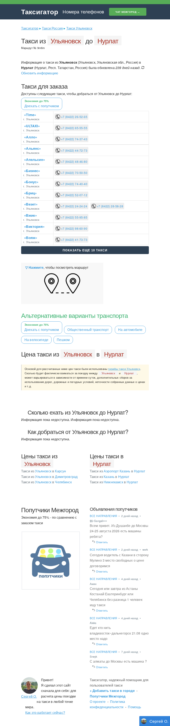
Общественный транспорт (88, 329)
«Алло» (30, 136)
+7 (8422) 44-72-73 (73, 150)
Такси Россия (52, 28)
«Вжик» (30, 215)
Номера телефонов (83, 11)
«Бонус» (31, 181)
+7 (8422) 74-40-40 (73, 184)
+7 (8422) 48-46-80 (73, 161)
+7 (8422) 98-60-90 (73, 228)
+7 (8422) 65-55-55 (73, 128)
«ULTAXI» (32, 125)
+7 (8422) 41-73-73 (73, 240)
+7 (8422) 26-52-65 (73, 117)
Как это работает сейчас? (45, 712)
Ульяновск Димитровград (49, 476)
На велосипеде (36, 339)
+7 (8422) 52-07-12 (73, 195)
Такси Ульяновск (79, 28)
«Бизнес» (32, 170)
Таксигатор (39, 11)
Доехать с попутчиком (41, 327)
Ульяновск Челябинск (46, 482)
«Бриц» (30, 192)
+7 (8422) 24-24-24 (73, 206)
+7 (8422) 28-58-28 (109, 206)
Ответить (102, 542)
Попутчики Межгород (108, 696)
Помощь (134, 707)
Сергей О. (29, 696)
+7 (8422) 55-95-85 (73, 217)
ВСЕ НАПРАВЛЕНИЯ (104, 516)
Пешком (63, 339)
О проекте (98, 701)
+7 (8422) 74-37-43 (73, 139)
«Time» (30, 114)
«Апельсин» (34, 159)
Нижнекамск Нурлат (114, 482)
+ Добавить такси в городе (112, 690)
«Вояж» (30, 237)
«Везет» (31, 204)
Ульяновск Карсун (43, 471)
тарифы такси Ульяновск (124, 369)
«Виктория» (34, 226)
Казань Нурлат (109, 476)
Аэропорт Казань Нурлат (117, 471)
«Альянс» (32, 148)
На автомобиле (130, 329)
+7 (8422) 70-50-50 (73, 173)
